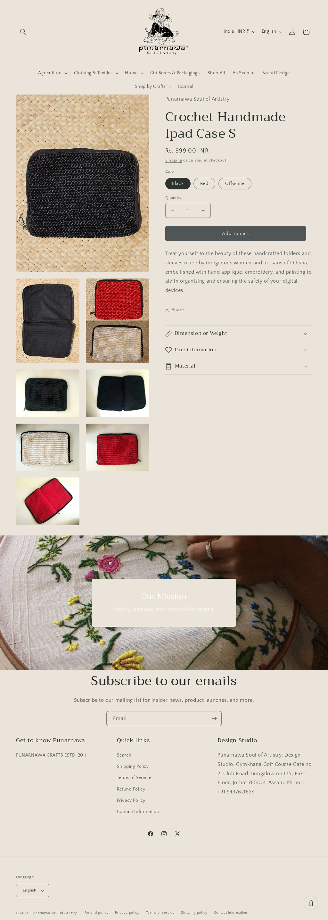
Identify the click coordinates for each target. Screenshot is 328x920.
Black (178, 183)
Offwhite (235, 183)
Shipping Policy (133, 766)
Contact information (230, 913)
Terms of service (160, 913)
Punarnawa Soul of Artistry (54, 913)
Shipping (173, 160)
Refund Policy (131, 789)
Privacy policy (127, 913)
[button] (23, 32)
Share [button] (178, 309)
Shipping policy (194, 913)
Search (124, 755)
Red (204, 183)
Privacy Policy (131, 800)
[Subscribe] (214, 718)
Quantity (173, 197)
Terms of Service (134, 777)
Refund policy (97, 913)
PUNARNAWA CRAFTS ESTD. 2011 (51, 755)
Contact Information (138, 811)
